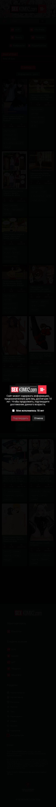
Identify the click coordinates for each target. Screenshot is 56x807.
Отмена (38, 418)
